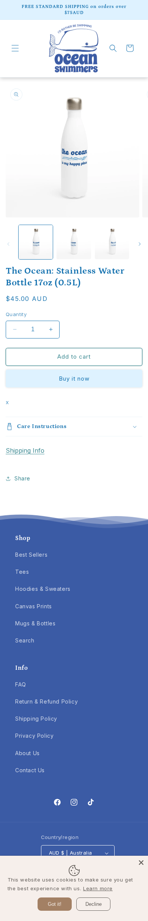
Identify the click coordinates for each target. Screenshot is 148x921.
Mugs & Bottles (35, 623)
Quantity (16, 314)
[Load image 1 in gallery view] (36, 242)
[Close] (141, 862)
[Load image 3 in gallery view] (112, 242)
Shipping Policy (36, 718)
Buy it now (74, 378)
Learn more (98, 888)
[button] (15, 48)
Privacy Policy (34, 735)
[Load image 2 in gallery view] (74, 242)
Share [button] (22, 478)
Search (25, 640)
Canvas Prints (33, 606)
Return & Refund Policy (46, 701)
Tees (22, 571)
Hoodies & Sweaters (43, 589)
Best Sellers (31, 554)
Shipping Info (25, 450)
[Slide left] (8, 244)
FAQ (20, 684)
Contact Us (30, 770)
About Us (27, 753)
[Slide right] (139, 244)
